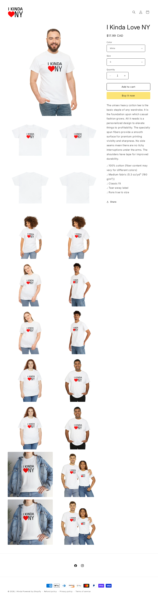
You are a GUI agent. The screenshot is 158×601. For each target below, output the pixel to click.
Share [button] (113, 201)
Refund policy (50, 591)
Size (109, 56)
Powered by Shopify (32, 591)
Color (109, 42)
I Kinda (19, 591)
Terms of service (83, 591)
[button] (134, 12)
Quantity (111, 69)
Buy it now (128, 95)
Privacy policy (66, 591)
